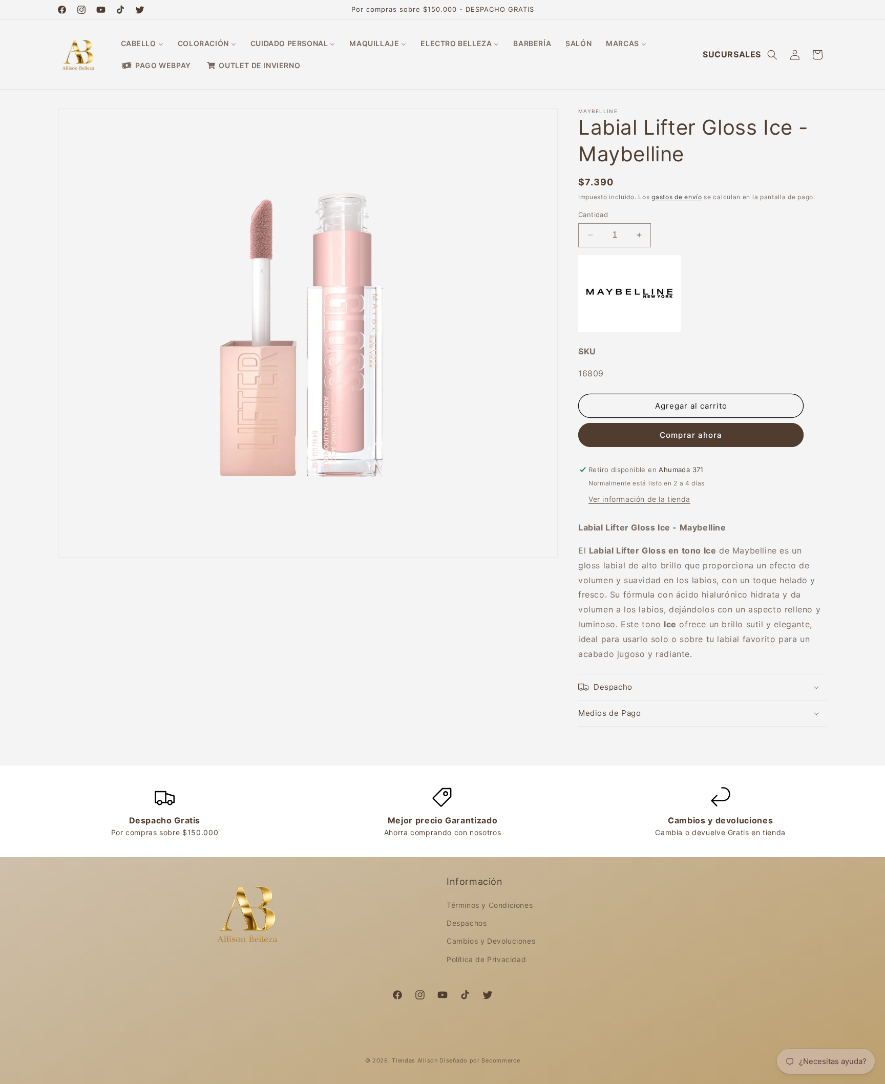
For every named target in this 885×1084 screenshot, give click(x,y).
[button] (772, 55)
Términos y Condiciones (490, 905)
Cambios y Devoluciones (491, 941)
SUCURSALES (732, 54)
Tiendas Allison (415, 1060)
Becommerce (500, 1060)
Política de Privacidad (486, 959)
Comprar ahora (691, 435)
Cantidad (593, 214)
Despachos (467, 923)
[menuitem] (142, 43)
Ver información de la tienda (639, 499)
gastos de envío (676, 197)
